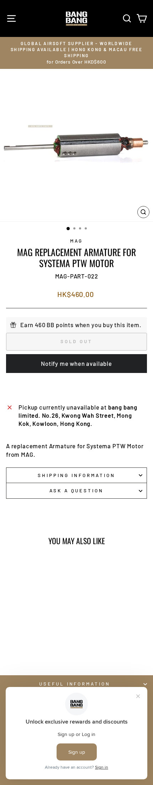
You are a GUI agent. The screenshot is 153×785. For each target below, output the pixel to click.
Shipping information (76, 475)
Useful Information (75, 684)
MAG (76, 241)
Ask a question (76, 490)
